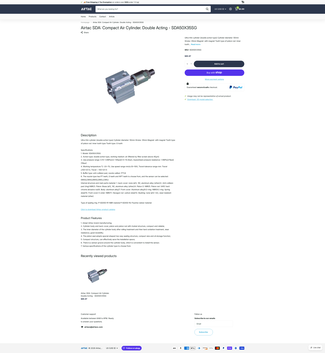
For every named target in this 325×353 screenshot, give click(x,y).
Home (83, 16)
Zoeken (207, 9)
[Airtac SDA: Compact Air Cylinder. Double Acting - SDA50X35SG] (96, 274)
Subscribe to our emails (204, 318)
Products (92, 16)
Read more (195, 44)
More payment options (214, 79)
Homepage (85, 22)
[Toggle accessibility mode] (242, 2)
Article (111, 16)
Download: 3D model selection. (200, 99)
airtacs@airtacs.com (93, 327)
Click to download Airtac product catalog (98, 209)
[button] (192, 61)
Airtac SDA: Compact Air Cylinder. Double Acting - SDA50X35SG (95, 294)
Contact (102, 16)
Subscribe (203, 332)
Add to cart (219, 64)
